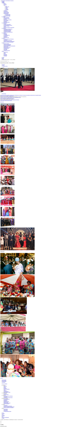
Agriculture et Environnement (8, 40)
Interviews (5, 4)
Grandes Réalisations (6, 389)
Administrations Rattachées (7, 30)
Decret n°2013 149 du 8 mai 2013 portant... (6, 100)
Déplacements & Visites (7, 392)
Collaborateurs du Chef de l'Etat (8, 397)
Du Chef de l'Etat (7, 14)
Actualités (5, 393)
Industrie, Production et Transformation (9, 41)
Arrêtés (6, 8)
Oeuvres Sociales (6, 394)
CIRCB (5, 26)
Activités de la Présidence (7, 31)
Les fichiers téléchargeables (7, 411)
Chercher (3, 413)
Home (3, 412)
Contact (3, 418)
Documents (5, 54)
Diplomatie (5, 36)
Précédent (3, 64)
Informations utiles (6, 37)
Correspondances (6, 13)
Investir (3, 42)
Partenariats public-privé (7, 47)
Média (3, 51)
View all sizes (6, 66)
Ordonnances (7, 6)
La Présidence (4, 28)
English (3, 2)
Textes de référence (6, 48)
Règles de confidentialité (5, 417)
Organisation (5, 396)
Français (3, 1)
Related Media (4, 93)
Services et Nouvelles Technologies (8, 407)
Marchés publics (6, 46)
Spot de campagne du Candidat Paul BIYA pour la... (7, 98)
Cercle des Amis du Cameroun (8, 25)
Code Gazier (5, 49)
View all (1, 378)
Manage (3, 65)
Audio (4, 52)
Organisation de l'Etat (7, 35)
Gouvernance (5, 39)
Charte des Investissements (7, 44)
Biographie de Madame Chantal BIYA (9, 27)
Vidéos (5, 53)
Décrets (6, 7)
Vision (5, 386)
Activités (5, 23)
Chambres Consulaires (7, 50)
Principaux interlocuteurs (7, 45)
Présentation (5, 33)
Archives (3, 415)
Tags (2, 414)
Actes (4, 5)
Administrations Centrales (7, 29)
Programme (5, 21)
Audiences (5, 10)
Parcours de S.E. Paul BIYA (7, 19)
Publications (5, 55)
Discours (5, 3)
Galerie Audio (6, 410)
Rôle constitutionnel (6, 17)
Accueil (3, 57)
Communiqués (6, 11)
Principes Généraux (6, 43)
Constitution (5, 34)
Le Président (3, 16)
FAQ (2, 416)
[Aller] (8, 61)
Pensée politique (6, 20)
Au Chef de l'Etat (7, 15)
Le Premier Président (6, 18)
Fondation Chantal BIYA (7, 24)
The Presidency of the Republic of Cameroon (7, 0)
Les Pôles (3, 38)
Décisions (6, 9)
